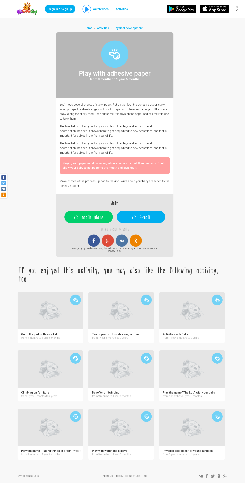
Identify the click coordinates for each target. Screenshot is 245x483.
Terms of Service (145, 248)
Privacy (119, 475)
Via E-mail (141, 217)
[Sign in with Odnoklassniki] (136, 241)
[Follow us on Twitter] (213, 476)
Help (144, 475)
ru (237, 7)
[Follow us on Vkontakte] (201, 476)
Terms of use (132, 475)
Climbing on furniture (35, 392)
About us (108, 475)
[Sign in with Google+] (108, 241)
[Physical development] (114, 54)
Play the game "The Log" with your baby (189, 392)
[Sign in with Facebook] (94, 241)
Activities (122, 9)
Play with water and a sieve (109, 450)
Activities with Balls (175, 334)
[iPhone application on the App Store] (214, 9)
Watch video (101, 9)
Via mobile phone (88, 217)
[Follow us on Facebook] (207, 476)
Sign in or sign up (60, 9)
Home (88, 28)
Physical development (128, 28)
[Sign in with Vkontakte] (122, 241)
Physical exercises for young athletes (188, 450)
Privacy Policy (114, 251)
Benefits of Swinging (105, 392)
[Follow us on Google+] (224, 476)
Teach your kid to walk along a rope (115, 334)
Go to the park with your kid (39, 334)
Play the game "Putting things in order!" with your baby (51, 450)
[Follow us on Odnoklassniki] (219, 476)
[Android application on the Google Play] (181, 9)
